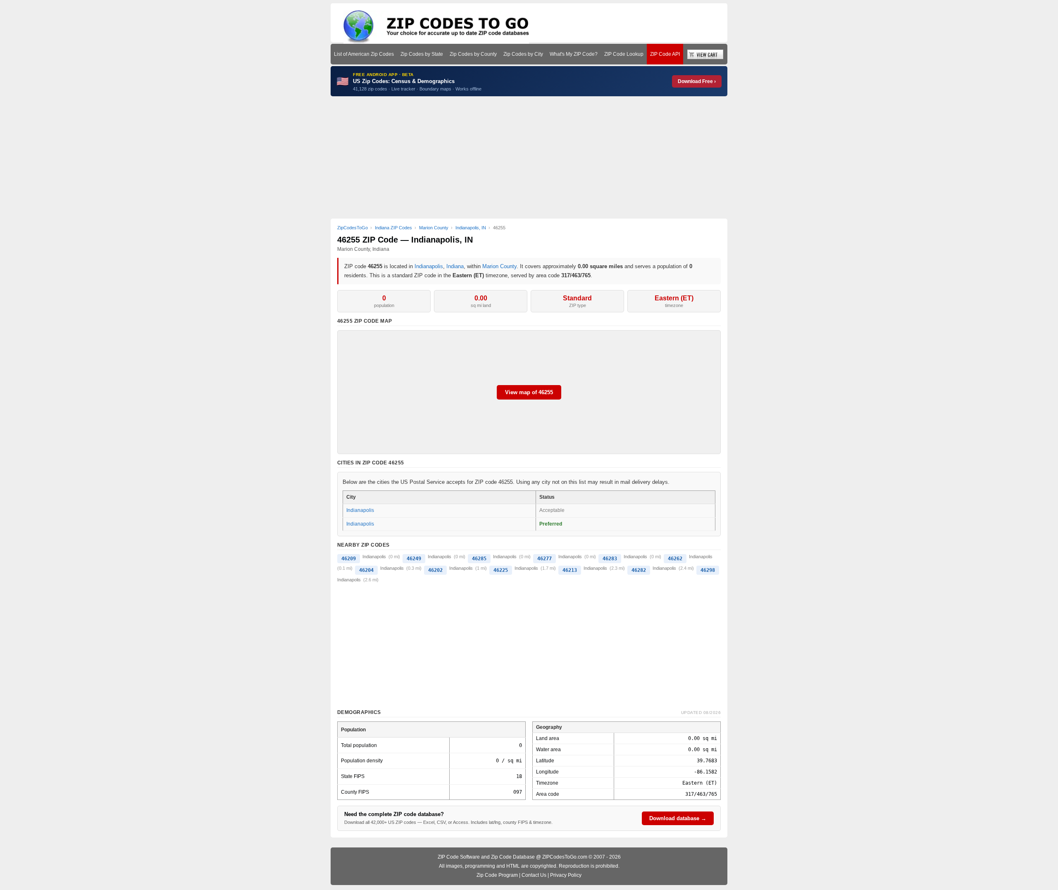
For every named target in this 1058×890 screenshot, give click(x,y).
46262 (675, 559)
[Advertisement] (529, 157)
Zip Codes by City (523, 54)
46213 (569, 570)
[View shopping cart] (705, 54)
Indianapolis (429, 266)
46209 (348, 559)
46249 (414, 559)
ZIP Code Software (459, 857)
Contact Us (534, 875)
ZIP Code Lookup (623, 54)
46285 (479, 559)
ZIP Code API (665, 54)
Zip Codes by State (421, 54)
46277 (544, 559)
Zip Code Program (497, 875)
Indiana (455, 266)
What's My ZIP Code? (574, 54)
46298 (708, 570)
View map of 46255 (529, 392)
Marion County (499, 266)
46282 (638, 570)
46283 (610, 559)
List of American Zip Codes (364, 54)
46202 (435, 570)
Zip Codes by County (473, 54)
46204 (366, 570)
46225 (500, 570)
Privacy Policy (565, 875)
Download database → (677, 818)
